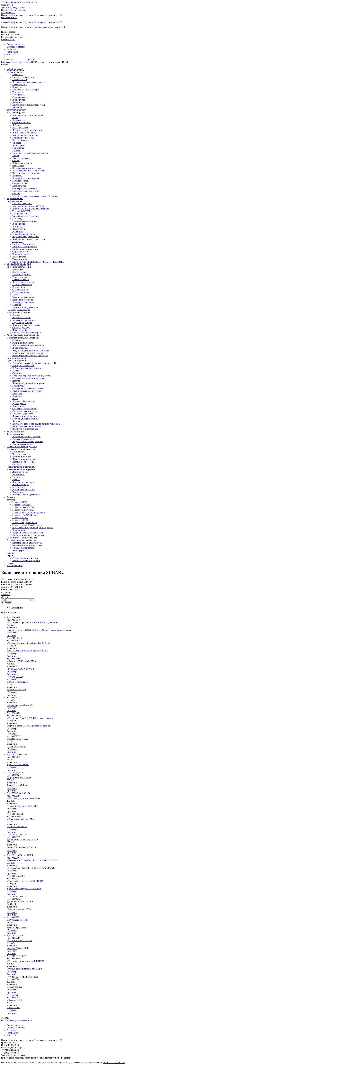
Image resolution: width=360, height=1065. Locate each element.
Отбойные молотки (21, 122)
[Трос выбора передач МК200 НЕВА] (25, 881)
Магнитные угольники (23, 297)
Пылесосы (17, 176)
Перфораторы (19, 120)
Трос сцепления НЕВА (18, 764)
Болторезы (17, 393)
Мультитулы (18, 386)
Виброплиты (18, 100)
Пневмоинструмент (21, 457)
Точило (15, 155)
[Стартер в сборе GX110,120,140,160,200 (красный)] (32, 622)
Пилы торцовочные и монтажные (28, 170)
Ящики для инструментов (24, 416)
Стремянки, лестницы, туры (26, 411)
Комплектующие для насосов (26, 325)
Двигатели (17, 102)
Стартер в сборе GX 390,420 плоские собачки (28, 726)
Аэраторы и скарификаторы (25, 236)
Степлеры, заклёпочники (24, 408)
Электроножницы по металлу (26, 168)
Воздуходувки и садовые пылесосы (29, 82)
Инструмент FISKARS (23, 365)
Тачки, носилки (19, 259)
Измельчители (19, 229)
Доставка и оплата (15, 44)
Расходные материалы (23, 343)
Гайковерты (18, 148)
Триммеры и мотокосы (23, 77)
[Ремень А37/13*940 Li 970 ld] (21, 661)
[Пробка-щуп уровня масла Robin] (23, 798)
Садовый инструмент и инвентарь (28, 378)
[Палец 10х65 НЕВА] (17, 739)
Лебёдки (16, 421)
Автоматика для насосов (24, 320)
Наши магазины (9, 17)
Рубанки (16, 150)
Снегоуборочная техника (24, 234)
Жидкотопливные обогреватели (27, 441)
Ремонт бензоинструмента (25, 558)
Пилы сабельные (20, 140)
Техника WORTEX (21, 211)
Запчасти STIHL (20, 502)
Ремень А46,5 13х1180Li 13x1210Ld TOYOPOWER (31, 868)
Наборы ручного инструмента (26, 368)
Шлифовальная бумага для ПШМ (28, 345)
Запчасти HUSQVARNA (24, 515)
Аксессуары (18, 550)
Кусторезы (17, 241)
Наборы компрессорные (23, 462)
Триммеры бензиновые (23, 244)
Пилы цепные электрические (26, 173)
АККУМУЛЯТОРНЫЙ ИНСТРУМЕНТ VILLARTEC (38, 262)
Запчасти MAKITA (21, 505)
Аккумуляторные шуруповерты (27, 115)
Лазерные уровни (20, 472)
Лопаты (16, 381)
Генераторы (18, 92)
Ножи (15, 398)
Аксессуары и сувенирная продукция (30, 355)
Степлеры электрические (24, 188)
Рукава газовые (19, 277)
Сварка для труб (20, 183)
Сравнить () (7, 5)
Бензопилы (17, 74)
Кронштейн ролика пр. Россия (21, 847)
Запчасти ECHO (20, 520)
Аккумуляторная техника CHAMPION (31, 208)
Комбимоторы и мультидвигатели (28, 105)
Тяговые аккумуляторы (23, 548)
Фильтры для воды (21, 327)
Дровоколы (17, 231)
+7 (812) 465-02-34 (28, 2)
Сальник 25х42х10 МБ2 (18, 948)
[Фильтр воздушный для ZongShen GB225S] (28, 643)
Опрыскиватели (20, 251)
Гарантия (11, 49)
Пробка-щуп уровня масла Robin (22, 806)
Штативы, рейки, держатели (26, 494)
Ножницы (17, 396)
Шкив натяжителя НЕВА (19, 909)
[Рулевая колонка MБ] (18, 682)
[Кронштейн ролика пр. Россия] (22, 839)
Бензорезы (17, 87)
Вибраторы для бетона (23, 163)
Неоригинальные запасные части (28, 532)
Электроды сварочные (23, 302)
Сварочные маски (21, 292)
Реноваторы (18, 165)
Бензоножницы (19, 84)
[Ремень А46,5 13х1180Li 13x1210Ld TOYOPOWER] (32, 860)
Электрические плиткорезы (25, 178)
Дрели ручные (19, 403)
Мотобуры (17, 107)
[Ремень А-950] (14, 1000)
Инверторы (17, 269)
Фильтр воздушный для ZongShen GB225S (27, 650)
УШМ (15, 117)
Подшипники (18, 530)
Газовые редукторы (21, 274)
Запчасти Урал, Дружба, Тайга (27, 525)
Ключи (15, 370)
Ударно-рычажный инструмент (27, 391)
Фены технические (21, 158)
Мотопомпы (18, 95)
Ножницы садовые (21, 254)
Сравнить (5, 594)
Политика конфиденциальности (16, 1020)
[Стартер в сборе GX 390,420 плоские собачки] (30, 718)
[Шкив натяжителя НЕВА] (20, 901)
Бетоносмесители (20, 181)
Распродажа (12, 52)
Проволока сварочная (22, 300)
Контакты (11, 54)
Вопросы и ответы (16, 47)
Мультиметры (19, 487)
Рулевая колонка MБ (16, 689)
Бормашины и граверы (23, 138)
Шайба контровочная (17, 826)
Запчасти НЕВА (20, 517)
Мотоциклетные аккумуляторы (27, 545)
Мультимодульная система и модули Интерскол (35, 196)
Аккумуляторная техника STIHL (28, 206)
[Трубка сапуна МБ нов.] (19, 777)
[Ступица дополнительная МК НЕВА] (25, 961)
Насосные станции (21, 317)
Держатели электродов (23, 282)
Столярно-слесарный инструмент (28, 388)
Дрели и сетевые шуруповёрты (27, 130)
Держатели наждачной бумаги (26, 426)
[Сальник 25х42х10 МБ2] (19, 940)
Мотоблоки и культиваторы (25, 89)
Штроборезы (18, 145)
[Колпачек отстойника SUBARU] (17, 579)
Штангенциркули (20, 484)
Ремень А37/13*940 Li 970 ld (20, 669)
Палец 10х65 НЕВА (16, 746)
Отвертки (17, 373)
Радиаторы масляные (22, 444)
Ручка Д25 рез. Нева (16, 927)
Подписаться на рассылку (13, 10)
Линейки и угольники (23, 482)
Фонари (16, 193)
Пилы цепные (19, 257)
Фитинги (16, 464)
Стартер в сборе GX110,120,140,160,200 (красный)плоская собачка (39, 630)
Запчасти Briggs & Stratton (24, 522)
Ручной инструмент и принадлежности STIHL (34, 363)
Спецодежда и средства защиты (27, 353)
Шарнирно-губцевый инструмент (28, 383)
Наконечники (18, 287)
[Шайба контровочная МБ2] (20, 819)
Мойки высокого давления (25, 249)
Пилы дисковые (20, 127)
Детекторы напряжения (23, 489)
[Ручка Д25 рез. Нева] (17, 920)
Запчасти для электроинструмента (28, 512)
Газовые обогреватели (23, 439)
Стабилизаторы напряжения (26, 191)
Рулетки (16, 479)
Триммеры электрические (24, 246)
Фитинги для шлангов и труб (26, 332)
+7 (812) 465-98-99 (10, 2)
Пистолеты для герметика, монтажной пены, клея (36, 424)
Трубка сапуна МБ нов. (18, 785)
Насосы (16, 315)
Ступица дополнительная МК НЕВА (24, 969)
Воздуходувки (19, 226)
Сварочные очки (20, 289)
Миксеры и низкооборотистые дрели (30, 153)
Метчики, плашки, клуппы (25, 419)
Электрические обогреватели (26, 436)
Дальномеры (18, 474)
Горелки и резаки (20, 279)
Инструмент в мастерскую (25, 429)
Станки (16, 160)
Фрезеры (16, 143)
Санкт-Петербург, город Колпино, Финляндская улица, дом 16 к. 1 (33, 27)
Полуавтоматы (19, 272)
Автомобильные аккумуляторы (27, 543)
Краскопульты (19, 186)
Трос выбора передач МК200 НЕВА (24, 888)
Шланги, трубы (19, 330)
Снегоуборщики (20, 97)
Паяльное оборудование (23, 401)
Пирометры (18, 492)
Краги (15, 294)
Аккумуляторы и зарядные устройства (30, 350)
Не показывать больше (114, 1062)
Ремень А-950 (13, 1007)
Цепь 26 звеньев (14, 987)
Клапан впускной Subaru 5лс (20, 705)
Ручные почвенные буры (24, 221)
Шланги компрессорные (24, 459)
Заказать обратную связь (13, 7)
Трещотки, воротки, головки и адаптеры (31, 376)
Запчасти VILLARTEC (23, 510)
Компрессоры (18, 451)
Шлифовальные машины (24, 132)
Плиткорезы (18, 406)
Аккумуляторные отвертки (25, 135)
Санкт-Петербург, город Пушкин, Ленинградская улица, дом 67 (31, 22)
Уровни (16, 477)
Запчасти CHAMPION (23, 507)
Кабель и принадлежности (25, 307)
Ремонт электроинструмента (26, 560)
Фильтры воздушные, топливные (28, 535)
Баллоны (16, 305)
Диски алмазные (20, 348)
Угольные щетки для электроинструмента (32, 527)
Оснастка (16, 340)
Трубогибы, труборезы (23, 413)
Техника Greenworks (22, 203)
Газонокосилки (19, 79)
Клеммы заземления (22, 284)
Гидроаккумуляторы (22, 322)
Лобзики (16, 125)
